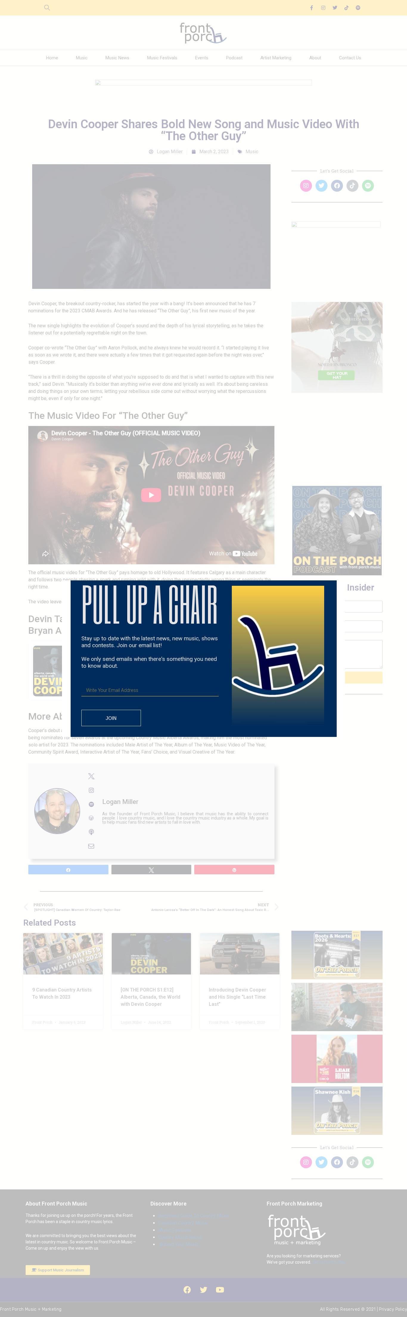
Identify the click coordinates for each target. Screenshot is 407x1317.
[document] (203, 658)
